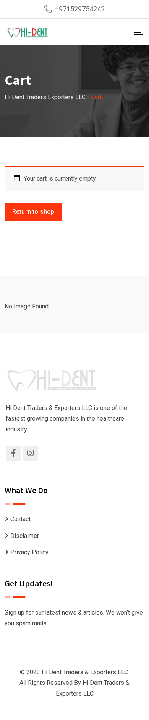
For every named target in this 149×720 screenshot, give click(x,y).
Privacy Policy (29, 552)
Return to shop (33, 211)
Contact (20, 519)
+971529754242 (80, 9)
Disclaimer (24, 535)
